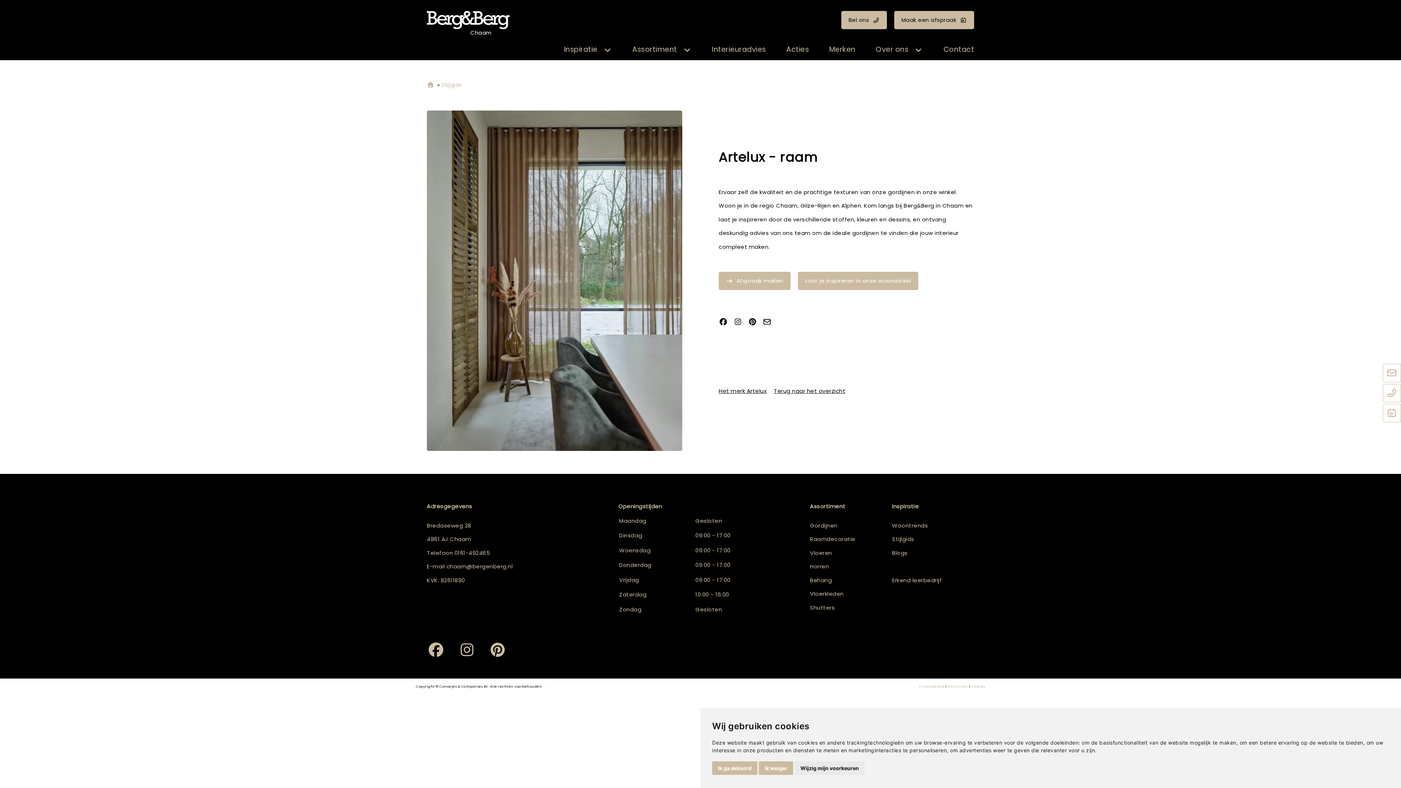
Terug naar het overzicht (809, 391)
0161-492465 (472, 553)
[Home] (430, 85)
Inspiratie (581, 49)
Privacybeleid (932, 686)
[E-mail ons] (1392, 373)
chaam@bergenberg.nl (480, 566)
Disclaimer (957, 686)
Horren (819, 566)
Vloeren (821, 553)
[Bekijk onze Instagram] (740, 322)
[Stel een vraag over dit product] (770, 322)
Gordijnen (824, 525)
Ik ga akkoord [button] (735, 768)
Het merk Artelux (743, 391)
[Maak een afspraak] (1392, 414)
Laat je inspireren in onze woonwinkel (858, 281)
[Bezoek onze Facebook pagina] (726, 322)
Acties (797, 49)
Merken (842, 49)
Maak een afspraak (929, 20)
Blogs (900, 553)
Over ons (892, 49)
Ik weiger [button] (776, 768)
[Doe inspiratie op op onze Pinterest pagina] (755, 322)
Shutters (822, 607)
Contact (958, 49)
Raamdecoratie (833, 539)
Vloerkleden (827, 594)
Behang (821, 580)
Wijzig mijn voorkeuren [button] (829, 768)
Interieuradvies (739, 49)
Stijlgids (903, 539)
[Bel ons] (1392, 394)
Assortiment (654, 49)
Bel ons (859, 20)
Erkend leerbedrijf (917, 580)
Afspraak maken (760, 281)
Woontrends (910, 525)
